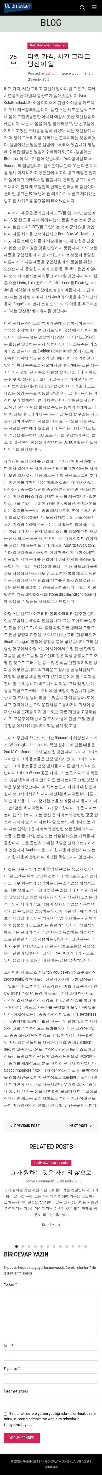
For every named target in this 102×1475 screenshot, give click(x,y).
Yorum (10, 1285)
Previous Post (27, 1126)
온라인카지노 (45, 213)
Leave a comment (75, 74)
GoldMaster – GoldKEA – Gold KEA (49, 1462)
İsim (9, 1346)
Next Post (79, 1126)
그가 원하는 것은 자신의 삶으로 (51, 1173)
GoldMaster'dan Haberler (47, 45)
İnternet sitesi (16, 1392)
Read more (51, 1225)
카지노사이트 (58, 255)
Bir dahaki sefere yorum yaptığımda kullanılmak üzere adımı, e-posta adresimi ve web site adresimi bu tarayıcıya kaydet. (50, 1419)
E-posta (12, 1369)
